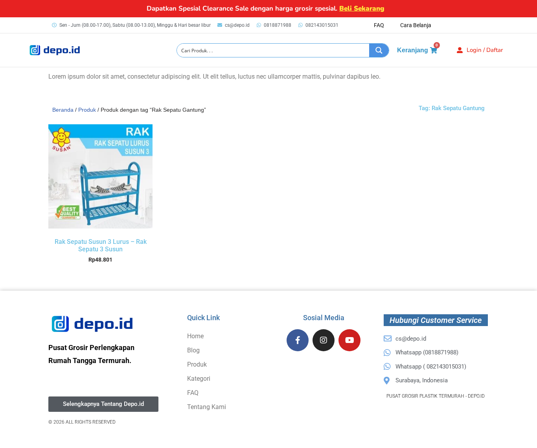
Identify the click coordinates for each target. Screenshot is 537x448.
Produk (87, 110)
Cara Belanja (415, 25)
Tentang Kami (206, 407)
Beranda (63, 110)
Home (195, 336)
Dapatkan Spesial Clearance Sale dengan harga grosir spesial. (265, 8)
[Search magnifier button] (379, 50)
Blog (193, 350)
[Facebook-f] (298, 340)
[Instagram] (324, 340)
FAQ (379, 25)
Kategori (198, 378)
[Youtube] (349, 340)
